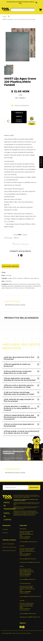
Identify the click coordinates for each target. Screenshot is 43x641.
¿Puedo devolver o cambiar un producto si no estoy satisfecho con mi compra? (20, 408)
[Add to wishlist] (13, 244)
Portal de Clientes (7, 516)
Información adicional (10, 266)
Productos (5, 529)
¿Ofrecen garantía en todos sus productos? (17, 365)
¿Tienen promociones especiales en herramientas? (19, 425)
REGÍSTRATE (34, 487)
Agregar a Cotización (19, 120)
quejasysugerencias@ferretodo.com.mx (27, 562)
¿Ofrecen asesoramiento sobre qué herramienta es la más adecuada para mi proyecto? (20, 417)
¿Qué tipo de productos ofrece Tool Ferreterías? (19, 358)
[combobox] (22, 9)
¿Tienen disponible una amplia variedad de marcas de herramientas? (20, 379)
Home (4, 16)
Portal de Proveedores (7, 505)
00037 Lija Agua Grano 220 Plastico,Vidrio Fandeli (19, 19)
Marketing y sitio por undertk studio (21, 636)
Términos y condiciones (9, 547)
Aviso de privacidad (8, 543)
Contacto (5, 532)
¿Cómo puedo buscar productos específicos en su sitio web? (17, 372)
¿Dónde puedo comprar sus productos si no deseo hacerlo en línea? (20, 432)
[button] (37, 10)
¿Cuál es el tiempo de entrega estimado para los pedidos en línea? (19, 393)
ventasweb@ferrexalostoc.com (27, 579)
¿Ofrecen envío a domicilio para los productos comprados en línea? (19, 386)
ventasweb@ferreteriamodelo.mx (27, 541)
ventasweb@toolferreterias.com (27, 558)
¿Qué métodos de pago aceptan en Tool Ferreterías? (19, 400)
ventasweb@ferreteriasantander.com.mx (27, 596)
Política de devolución (9, 550)
